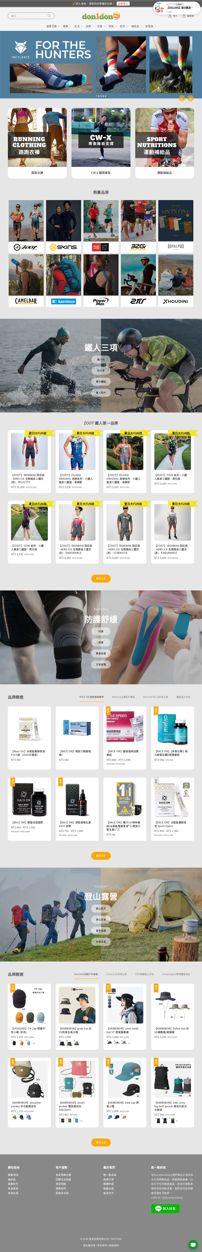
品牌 (88, 26)
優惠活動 (51, 26)
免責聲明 (102, 1245)
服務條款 (114, 1245)
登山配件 (101, 908)
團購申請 (108, 1184)
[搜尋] (49, 16)
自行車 (101, 370)
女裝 (99, 26)
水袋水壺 (101, 941)
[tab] (96, 96)
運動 (65, 26)
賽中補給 (101, 381)
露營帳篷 (101, 930)
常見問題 (61, 1184)
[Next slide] (190, 98)
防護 (101, 631)
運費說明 (61, 1188)
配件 (122, 26)
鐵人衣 (101, 359)
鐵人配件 (101, 392)
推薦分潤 (108, 1179)
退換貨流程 (62, 1193)
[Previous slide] (182, 98)
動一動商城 (109, 1175)
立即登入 (123, 3)
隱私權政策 (89, 1245)
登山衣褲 (101, 919)
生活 (77, 26)
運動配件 (13, 1184)
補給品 (135, 26)
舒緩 (101, 642)
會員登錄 (13, 1188)
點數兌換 (108, 1188)
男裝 (111, 26)
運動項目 (13, 1175)
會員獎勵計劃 (63, 1175)
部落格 (149, 26)
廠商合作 (108, 1193)
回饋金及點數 (63, 1179)
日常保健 (101, 664)
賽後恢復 (101, 653)
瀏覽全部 (101, 578)
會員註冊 (13, 1193)
